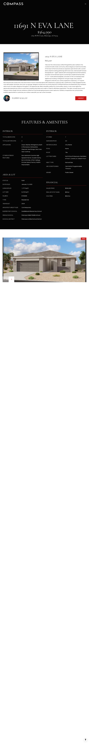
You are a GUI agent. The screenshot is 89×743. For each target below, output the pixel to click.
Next (11, 279)
